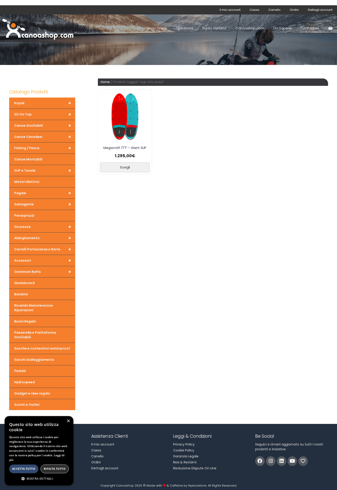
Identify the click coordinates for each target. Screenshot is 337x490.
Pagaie (42, 193)
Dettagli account (320, 10)
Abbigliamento (42, 238)
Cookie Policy (183, 450)
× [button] (68, 421)
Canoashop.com (249, 28)
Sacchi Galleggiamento (34, 359)
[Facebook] (260, 461)
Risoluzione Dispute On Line (194, 468)
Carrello (274, 10)
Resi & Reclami (184, 462)
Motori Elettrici (26, 181)
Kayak (42, 103)
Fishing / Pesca (42, 148)
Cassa (254, 10)
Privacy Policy (184, 444)
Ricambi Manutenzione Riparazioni (33, 307)
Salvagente (42, 204)
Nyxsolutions (197, 485)
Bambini (21, 294)
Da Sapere (282, 28)
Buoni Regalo (25, 321)
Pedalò (20, 371)
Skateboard (24, 283)
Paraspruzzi (24, 215)
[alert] (39, 450)
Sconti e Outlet (27, 404)
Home (105, 82)
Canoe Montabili (28, 159)
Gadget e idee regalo (32, 393)
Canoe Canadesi (42, 137)
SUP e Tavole (42, 170)
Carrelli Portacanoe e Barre (42, 249)
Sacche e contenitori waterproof (42, 348)
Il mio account (230, 10)
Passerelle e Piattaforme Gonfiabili (35, 334)
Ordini (294, 10)
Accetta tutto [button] (23, 469)
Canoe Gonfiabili (42, 125)
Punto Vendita (214, 28)
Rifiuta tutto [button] (55, 469)
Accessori (42, 260)
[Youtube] (292, 461)
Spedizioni (184, 28)
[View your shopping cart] (330, 28)
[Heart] (303, 461)
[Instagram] (271, 461)
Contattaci (310, 28)
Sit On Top (42, 114)
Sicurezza (42, 227)
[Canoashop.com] (39, 28)
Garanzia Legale (186, 456)
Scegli (125, 167)
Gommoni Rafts (42, 272)
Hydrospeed (24, 382)
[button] (39, 478)
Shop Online (157, 28)
